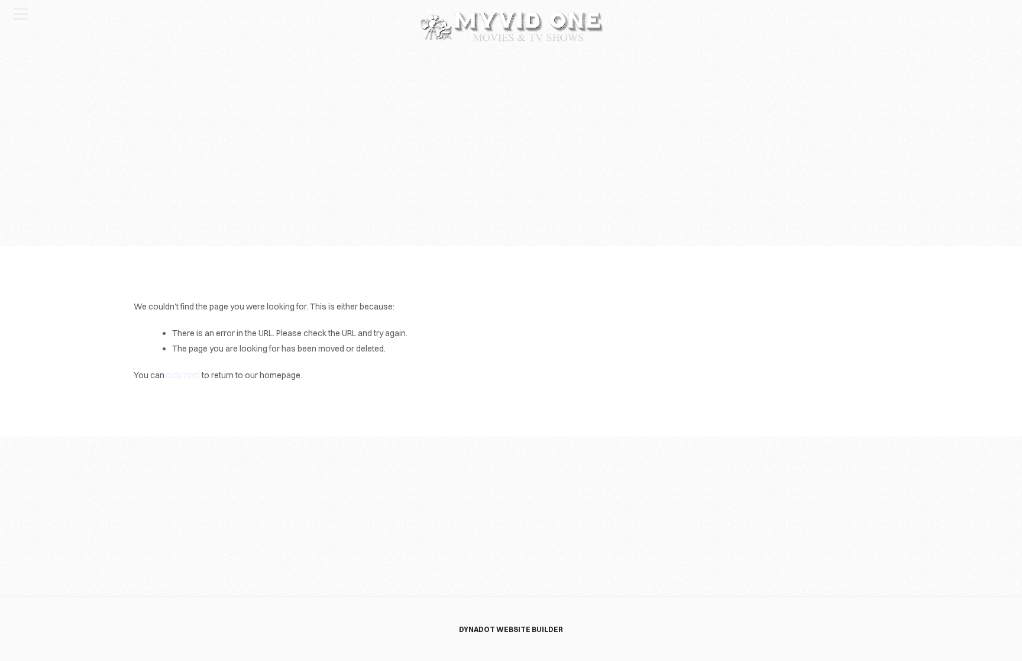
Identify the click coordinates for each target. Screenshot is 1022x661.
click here (183, 375)
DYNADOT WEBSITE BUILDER (511, 629)
